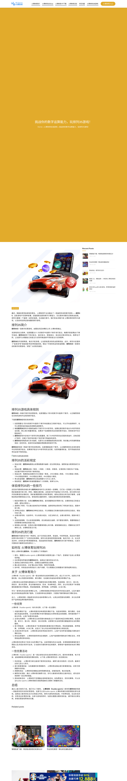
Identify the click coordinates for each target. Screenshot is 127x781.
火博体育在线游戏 (92, 4)
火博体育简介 (36, 4)
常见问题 (82, 4)
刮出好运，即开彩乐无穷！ (97, 270)
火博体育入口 (108, 4)
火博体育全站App (47, 4)
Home (40, 127)
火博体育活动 (73, 4)
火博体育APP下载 (60, 4)
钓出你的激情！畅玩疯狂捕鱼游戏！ (99, 262)
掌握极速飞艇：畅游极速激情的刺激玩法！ (101, 253)
